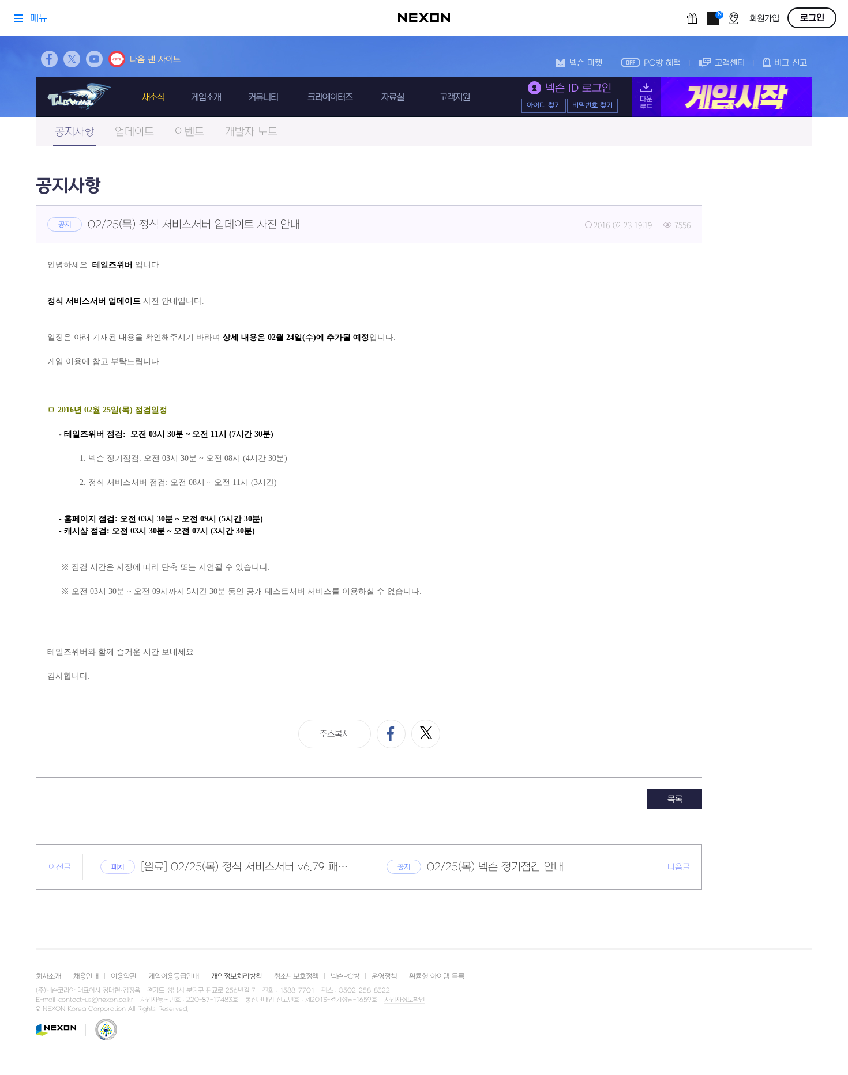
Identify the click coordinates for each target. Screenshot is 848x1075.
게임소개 (206, 97)
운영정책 (384, 976)
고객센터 (730, 63)
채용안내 (86, 976)
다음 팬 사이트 (155, 60)
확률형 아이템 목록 (436, 976)
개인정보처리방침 (236, 976)
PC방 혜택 (662, 63)
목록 (674, 799)
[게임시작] (722, 97)
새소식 (153, 97)
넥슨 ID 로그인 (578, 88)
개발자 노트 (251, 132)
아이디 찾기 (544, 105)
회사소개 (48, 976)
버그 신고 (790, 63)
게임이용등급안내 (173, 976)
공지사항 (74, 132)
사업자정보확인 (404, 1000)
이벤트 (189, 132)
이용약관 (123, 976)
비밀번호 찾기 (592, 105)
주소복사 (335, 734)
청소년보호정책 (296, 976)
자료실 (392, 97)
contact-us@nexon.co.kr (95, 1000)
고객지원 (455, 97)
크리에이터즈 (329, 97)
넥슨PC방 (345, 976)
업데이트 (134, 132)
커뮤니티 (263, 97)
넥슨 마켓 (585, 63)
